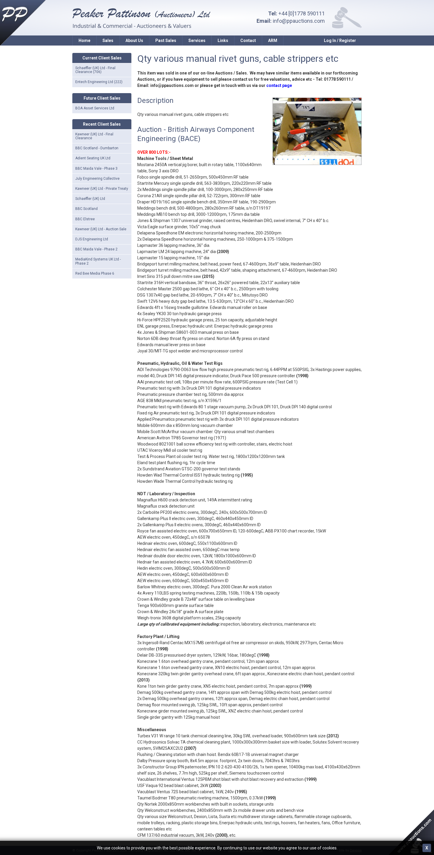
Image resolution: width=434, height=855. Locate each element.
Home (84, 40)
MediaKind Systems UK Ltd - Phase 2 (98, 261)
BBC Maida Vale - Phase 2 (96, 249)
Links (223, 40)
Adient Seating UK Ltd (92, 158)
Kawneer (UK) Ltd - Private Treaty (101, 189)
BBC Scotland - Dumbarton (96, 148)
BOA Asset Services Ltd (94, 108)
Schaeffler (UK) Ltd (90, 199)
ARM (272, 40)
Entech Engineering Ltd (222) (99, 82)
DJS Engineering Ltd (91, 239)
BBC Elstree (85, 219)
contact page (279, 85)
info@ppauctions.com (299, 21)
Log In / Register (340, 40)
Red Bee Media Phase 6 (94, 273)
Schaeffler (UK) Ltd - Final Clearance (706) (95, 70)
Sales (107, 40)
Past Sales (165, 40)
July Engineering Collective (97, 178)
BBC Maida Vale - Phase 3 (96, 168)
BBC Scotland (86, 209)
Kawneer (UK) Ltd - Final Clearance (94, 136)
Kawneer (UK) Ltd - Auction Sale (100, 229)
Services (196, 40)
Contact (248, 40)
